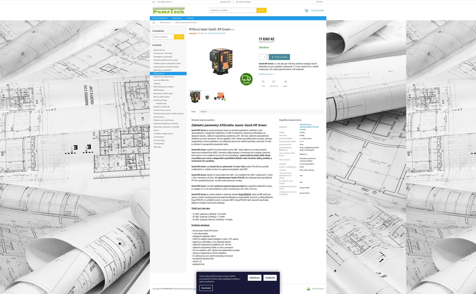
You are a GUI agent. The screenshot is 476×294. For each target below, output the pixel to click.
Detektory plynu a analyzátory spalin (167, 63)
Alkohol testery (159, 50)
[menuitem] (160, 18)
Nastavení (206, 288)
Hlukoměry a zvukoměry (162, 70)
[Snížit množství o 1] (267, 58)
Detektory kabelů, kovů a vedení (166, 60)
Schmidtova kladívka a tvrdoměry (166, 123)
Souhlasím (270, 277)
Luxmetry (157, 83)
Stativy (156, 130)
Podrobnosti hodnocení (217, 33)
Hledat (261, 10)
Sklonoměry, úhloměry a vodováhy (166, 127)
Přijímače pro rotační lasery (164, 120)
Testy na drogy (159, 140)
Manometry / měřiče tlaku (163, 93)
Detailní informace (265, 74)
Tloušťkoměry (159, 143)
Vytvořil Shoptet (318, 289)
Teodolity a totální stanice (163, 133)
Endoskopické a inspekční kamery (166, 67)
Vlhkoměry (157, 147)
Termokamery (159, 137)
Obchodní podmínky (243, 2)
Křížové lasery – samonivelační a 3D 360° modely (309, 127)
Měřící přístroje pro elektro (164, 87)
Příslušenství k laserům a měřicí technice (169, 113)
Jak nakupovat (225, 2)
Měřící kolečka (159, 90)
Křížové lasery (159, 73)
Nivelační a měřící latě (162, 107)
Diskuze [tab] (204, 111)
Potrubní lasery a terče (162, 110)
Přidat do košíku (281, 57)
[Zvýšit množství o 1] (267, 55)
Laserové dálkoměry (161, 80)
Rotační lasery (159, 117)
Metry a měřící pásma (161, 97)
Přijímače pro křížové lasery (164, 77)
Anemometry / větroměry (163, 53)
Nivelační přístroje (160, 100)
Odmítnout (255, 277)
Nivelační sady (161, 103)
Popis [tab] (194, 111)
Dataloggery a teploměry (163, 57)
